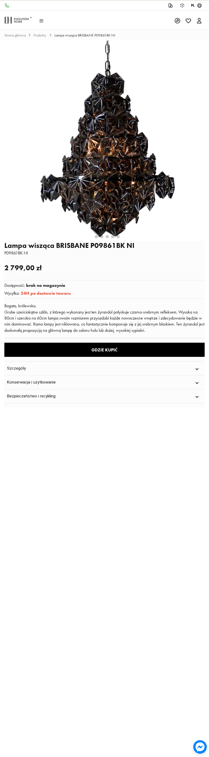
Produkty (40, 35)
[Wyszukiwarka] (177, 20)
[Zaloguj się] (199, 20)
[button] (104, 368)
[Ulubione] (188, 20)
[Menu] (41, 20)
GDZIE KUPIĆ (104, 350)
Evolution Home (18, 20)
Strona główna (15, 35)
